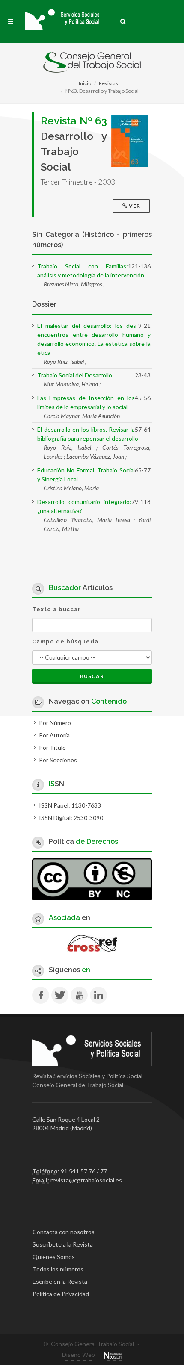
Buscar (92, 676)
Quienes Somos (54, 1256)
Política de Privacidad (61, 1293)
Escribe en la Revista (60, 1281)
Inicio (85, 83)
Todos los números (58, 1269)
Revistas (108, 83)
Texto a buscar (56, 609)
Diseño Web (78, 1354)
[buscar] (123, 20)
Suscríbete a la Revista (63, 1244)
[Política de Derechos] (92, 878)
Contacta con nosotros (64, 1231)
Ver (135, 206)
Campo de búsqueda (65, 641)
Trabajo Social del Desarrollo (74, 375)
